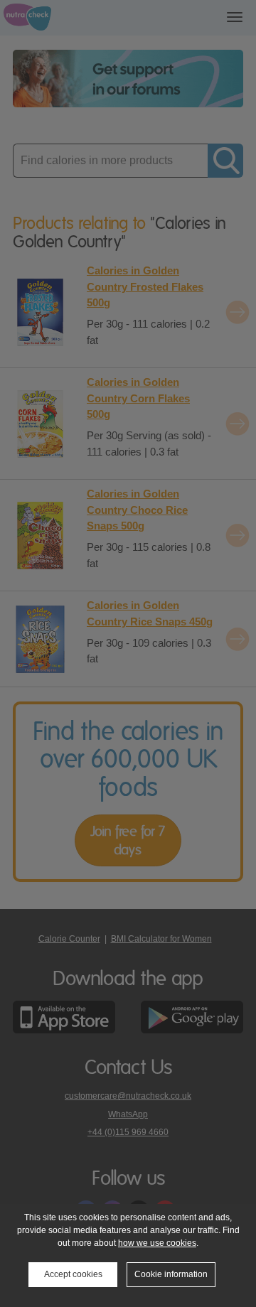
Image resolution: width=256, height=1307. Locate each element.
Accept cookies (73, 1274)
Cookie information (171, 1274)
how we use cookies (157, 1243)
